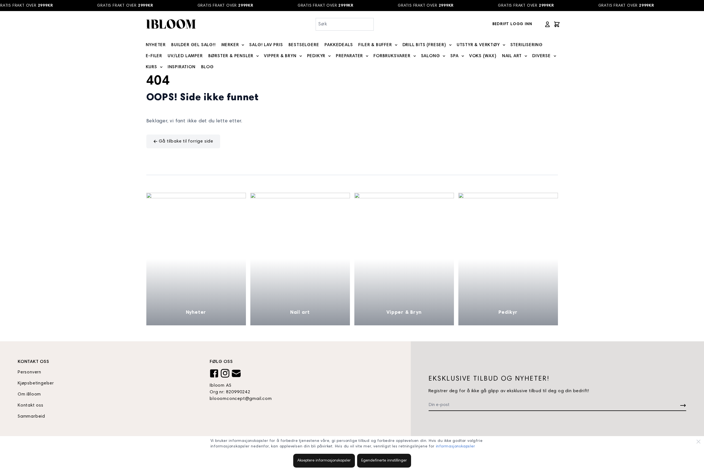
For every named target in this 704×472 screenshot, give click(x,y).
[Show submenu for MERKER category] (242, 45)
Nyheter (196, 312)
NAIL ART (512, 56)
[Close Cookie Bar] (698, 441)
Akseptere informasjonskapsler (324, 461)
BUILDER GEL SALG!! (193, 45)
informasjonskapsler (455, 447)
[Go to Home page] (170, 24)
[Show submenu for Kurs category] (161, 67)
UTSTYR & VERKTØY (478, 45)
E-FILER (154, 56)
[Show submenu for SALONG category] (443, 56)
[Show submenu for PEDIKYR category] (329, 56)
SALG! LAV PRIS (266, 45)
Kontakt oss (30, 405)
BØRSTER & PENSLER (231, 56)
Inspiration (182, 67)
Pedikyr (508, 312)
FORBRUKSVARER (391, 56)
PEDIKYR (316, 56)
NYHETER (156, 45)
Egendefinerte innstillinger (384, 461)
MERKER (230, 45)
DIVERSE (541, 56)
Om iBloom (29, 394)
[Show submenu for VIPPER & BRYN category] (300, 56)
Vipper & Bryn (403, 312)
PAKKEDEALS (338, 45)
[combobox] (344, 24)
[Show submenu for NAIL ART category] (525, 56)
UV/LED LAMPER (185, 56)
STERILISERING (526, 45)
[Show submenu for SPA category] (462, 56)
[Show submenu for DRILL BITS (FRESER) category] (450, 45)
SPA (454, 56)
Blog (207, 67)
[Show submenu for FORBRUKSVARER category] (414, 56)
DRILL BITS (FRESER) (424, 45)
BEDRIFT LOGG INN (512, 24)
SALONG (430, 56)
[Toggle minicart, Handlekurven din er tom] (556, 24)
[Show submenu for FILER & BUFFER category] (396, 45)
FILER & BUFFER (375, 45)
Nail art (300, 312)
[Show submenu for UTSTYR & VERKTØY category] (504, 45)
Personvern (29, 372)
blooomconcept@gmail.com (241, 399)
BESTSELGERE (304, 45)
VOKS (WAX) (483, 56)
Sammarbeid (31, 416)
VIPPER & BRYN (280, 56)
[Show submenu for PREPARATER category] (367, 56)
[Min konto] (547, 24)
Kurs (151, 67)
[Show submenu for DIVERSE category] (554, 56)
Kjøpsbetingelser (36, 383)
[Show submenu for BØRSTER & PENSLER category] (257, 56)
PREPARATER (349, 56)
